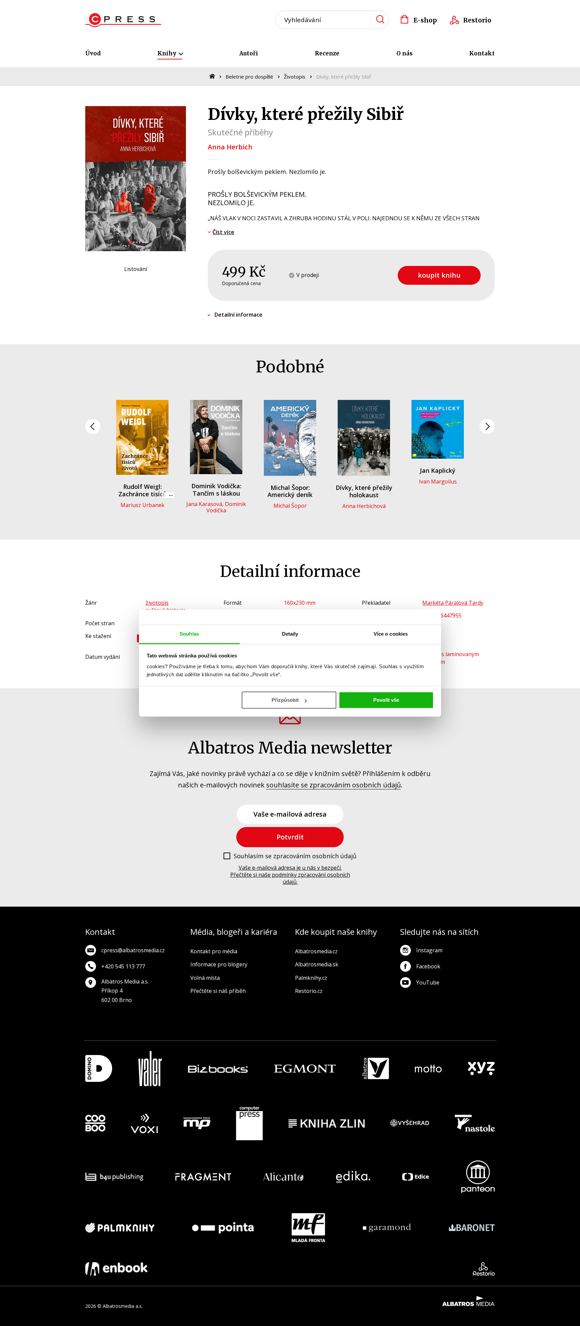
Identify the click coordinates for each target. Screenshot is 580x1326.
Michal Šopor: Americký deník (290, 491)
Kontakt (482, 53)
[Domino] (98, 1068)
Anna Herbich (230, 146)
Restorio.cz (309, 991)
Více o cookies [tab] (391, 634)
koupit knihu (439, 275)
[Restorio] (484, 1269)
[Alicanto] (283, 1176)
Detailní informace (238, 314)
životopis (157, 602)
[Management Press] (197, 1123)
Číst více (223, 232)
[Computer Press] (249, 1123)
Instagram (429, 950)
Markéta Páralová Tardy (452, 602)
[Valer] (150, 1068)
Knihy (167, 53)
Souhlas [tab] (189, 634)
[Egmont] (305, 1068)
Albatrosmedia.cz (316, 951)
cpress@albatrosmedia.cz (133, 950)
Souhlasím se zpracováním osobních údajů (295, 856)
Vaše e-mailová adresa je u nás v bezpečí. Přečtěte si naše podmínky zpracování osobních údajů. (290, 874)
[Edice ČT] (415, 1176)
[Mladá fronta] (308, 1227)
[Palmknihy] (119, 1227)
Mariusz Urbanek (142, 505)
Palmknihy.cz (311, 977)
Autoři (248, 53)
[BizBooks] (218, 1068)
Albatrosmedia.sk (316, 964)
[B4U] (114, 1176)
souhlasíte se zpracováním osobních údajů (333, 784)
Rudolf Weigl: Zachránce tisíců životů (142, 494)
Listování (135, 269)
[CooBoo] (95, 1123)
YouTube (427, 982)
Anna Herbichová (364, 506)
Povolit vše (386, 700)
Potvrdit (290, 836)
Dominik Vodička (226, 507)
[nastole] (475, 1123)
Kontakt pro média (213, 951)
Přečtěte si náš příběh (218, 991)
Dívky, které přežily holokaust (364, 491)
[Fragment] (203, 1176)
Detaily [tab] (290, 634)
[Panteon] (478, 1176)
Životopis (294, 76)
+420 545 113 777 (123, 966)
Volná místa (205, 977)
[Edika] (353, 1176)
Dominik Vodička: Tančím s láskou (216, 489)
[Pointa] (223, 1227)
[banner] (123, 20)
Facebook (428, 966)
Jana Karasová (204, 504)
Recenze (327, 53)
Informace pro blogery (218, 964)
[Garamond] (387, 1227)
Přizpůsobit (285, 700)
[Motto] (428, 1068)
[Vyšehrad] (409, 1123)
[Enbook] (116, 1269)
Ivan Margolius (438, 481)
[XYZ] (481, 1068)
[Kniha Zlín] (326, 1123)
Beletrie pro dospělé (249, 76)
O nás (404, 53)
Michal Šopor (290, 505)
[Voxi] (144, 1123)
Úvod (93, 53)
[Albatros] (375, 1068)
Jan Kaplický (437, 470)
